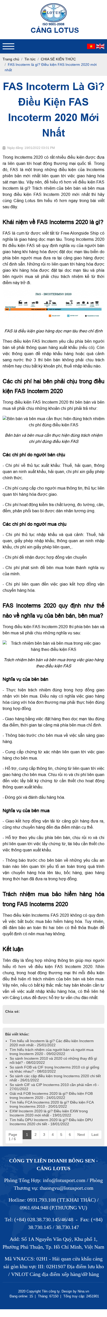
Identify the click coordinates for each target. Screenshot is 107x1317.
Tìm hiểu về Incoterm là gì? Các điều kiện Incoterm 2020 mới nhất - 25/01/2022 (52, 1043)
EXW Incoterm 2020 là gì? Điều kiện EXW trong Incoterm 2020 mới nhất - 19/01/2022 (49, 1113)
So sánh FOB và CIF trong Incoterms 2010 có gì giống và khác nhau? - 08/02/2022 (54, 1069)
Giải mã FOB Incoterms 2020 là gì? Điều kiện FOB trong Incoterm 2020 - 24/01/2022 (51, 1095)
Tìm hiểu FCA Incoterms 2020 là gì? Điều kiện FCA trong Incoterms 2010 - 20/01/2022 (51, 1104)
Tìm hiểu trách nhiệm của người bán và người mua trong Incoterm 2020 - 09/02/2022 (51, 1052)
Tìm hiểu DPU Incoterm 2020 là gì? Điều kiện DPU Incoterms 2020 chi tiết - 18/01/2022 (51, 1122)
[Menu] (8, 46)
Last (94, 1134)
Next (81, 1134)
